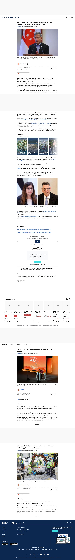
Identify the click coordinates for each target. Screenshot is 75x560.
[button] (65, 17)
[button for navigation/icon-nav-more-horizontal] (57, 68)
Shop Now (9, 321)
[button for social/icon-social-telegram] (51, 68)
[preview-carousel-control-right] (56, 146)
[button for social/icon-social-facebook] (54, 68)
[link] (10, 17)
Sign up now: (19, 26)
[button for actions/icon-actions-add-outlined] (27, 64)
